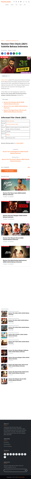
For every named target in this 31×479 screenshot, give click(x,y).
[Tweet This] (5, 53)
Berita (12, 4)
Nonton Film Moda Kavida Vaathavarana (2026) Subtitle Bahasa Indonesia (15, 261)
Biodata (7, 4)
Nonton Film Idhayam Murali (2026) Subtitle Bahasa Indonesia (13, 238)
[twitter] (21, 2)
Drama (12, 121)
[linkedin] (11, 454)
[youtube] (16, 454)
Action (8, 121)
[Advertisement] (15, 23)
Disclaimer (6, 442)
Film (25, 4)
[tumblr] (8, 454)
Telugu (8, 134)
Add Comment (9, 170)
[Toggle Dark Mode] (24, 2)
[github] (5, 457)
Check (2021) (4, 80)
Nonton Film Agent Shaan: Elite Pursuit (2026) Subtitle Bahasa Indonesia (18, 365)
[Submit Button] (25, 470)
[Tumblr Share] (14, 53)
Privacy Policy (7, 444)
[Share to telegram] (19, 53)
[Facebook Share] (2, 53)
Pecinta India (6, 2)
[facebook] (14, 2)
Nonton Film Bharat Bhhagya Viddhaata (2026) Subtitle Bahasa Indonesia (18, 351)
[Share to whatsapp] (17, 53)
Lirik (16, 4)
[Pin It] (8, 53)
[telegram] (18, 2)
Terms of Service (8, 446)
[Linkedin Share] (11, 53)
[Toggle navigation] (29, 2)
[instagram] (16, 2)
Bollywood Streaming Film (13, 311)
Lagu (21, 4)
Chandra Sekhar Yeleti (12, 124)
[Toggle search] (26, 1)
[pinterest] (13, 454)
